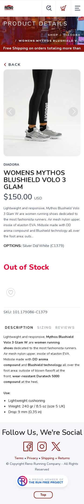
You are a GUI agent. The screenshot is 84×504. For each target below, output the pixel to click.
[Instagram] (42, 447)
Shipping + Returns (55, 458)
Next (73, 111)
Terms (19, 458)
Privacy (32, 458)
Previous (10, 111)
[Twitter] (56, 447)
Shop (53, 35)
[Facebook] (28, 447)
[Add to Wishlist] (10, 292)
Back (14, 64)
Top (43, 495)
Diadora (71, 35)
